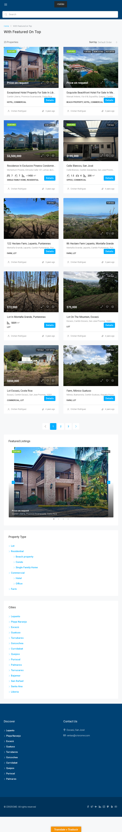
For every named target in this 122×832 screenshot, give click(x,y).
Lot (12, 545)
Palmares (16, 664)
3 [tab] (65, 520)
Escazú (15, 627)
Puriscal (15, 659)
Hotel (19, 578)
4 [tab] (69, 520)
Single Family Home (27, 567)
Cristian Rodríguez (18, 111)
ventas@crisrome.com (78, 735)
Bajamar (15, 675)
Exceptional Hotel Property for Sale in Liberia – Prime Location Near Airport (49, 92)
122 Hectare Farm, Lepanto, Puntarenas (29, 243)
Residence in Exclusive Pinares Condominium (32, 165)
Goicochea (17, 643)
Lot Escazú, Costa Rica (19, 390)
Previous (13, 482)
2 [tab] (60, 520)
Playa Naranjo (19, 621)
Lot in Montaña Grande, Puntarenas (26, 316)
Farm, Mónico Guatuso (79, 390)
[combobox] (108, 42)
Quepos (15, 654)
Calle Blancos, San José (80, 165)
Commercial (18, 572)
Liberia (15, 691)
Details (50, 100)
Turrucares (17, 670)
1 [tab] (55, 520)
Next (108, 482)
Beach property (24, 556)
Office (19, 583)
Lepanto (15, 616)
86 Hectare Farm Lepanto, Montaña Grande (90, 243)
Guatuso (15, 632)
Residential (17, 551)
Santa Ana (17, 686)
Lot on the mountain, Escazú (83, 316)
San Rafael (17, 681)
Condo (19, 562)
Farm (14, 589)
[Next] (76, 426)
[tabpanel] (61, 482)
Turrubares (17, 638)
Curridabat (17, 648)
